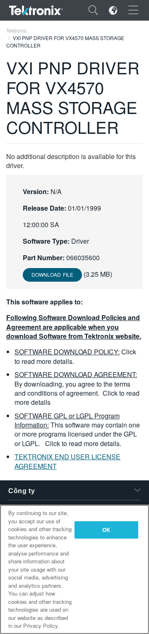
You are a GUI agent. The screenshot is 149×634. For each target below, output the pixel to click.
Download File (52, 274)
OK (106, 530)
